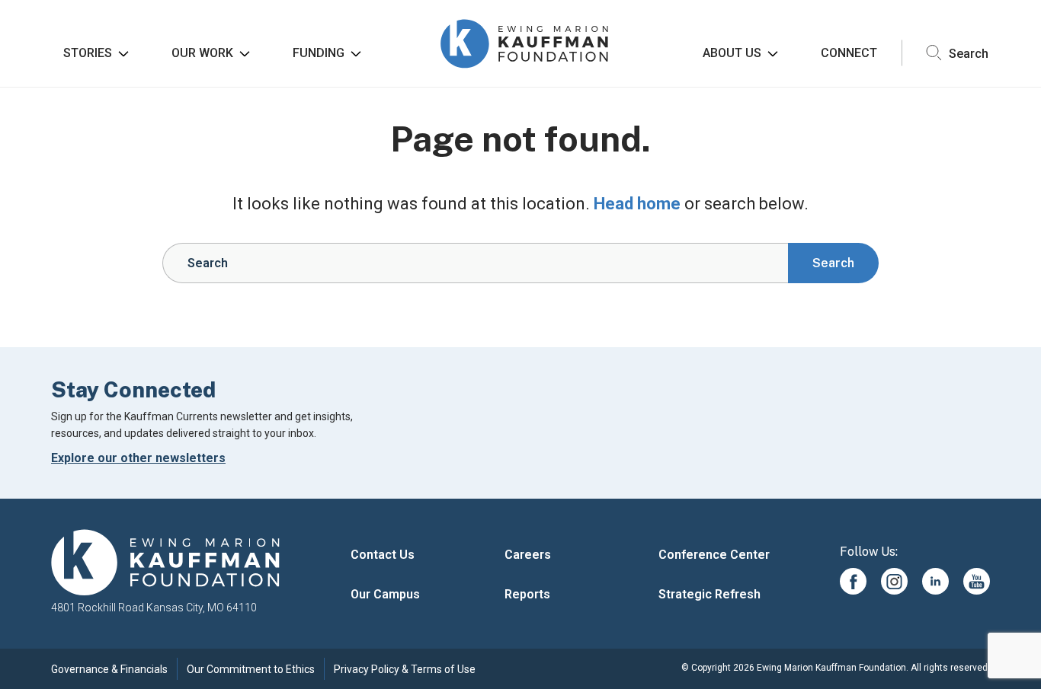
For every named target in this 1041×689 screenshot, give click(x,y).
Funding (318, 53)
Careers (527, 554)
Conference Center (714, 554)
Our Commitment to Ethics (251, 669)
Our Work (202, 53)
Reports (527, 594)
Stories (87, 53)
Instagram (894, 581)
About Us (732, 53)
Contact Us (383, 554)
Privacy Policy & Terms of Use (405, 669)
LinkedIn (935, 581)
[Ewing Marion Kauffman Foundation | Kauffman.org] (165, 563)
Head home (637, 203)
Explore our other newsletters (138, 458)
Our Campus (385, 594)
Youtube (976, 581)
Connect (849, 53)
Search (967, 53)
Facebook (853, 581)
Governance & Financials (109, 669)
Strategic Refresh (709, 594)
